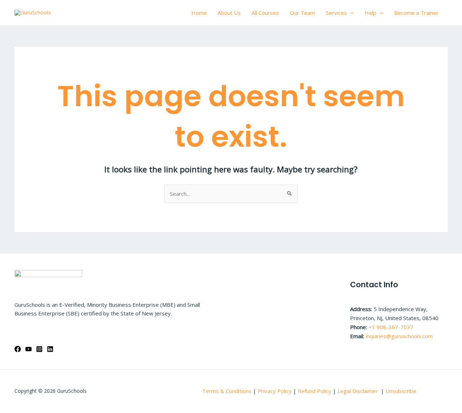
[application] (350, 12)
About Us (229, 12)
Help (370, 12)
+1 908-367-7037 (391, 327)
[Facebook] (17, 349)
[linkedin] (50, 349)
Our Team (302, 12)
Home (199, 12)
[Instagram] (39, 349)
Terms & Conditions (227, 391)
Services (336, 12)
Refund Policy (315, 391)
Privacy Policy (275, 391)
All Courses (265, 12)
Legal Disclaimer (358, 391)
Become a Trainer (416, 12)
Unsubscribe (401, 391)
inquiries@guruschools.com (399, 336)
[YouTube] (28, 349)
